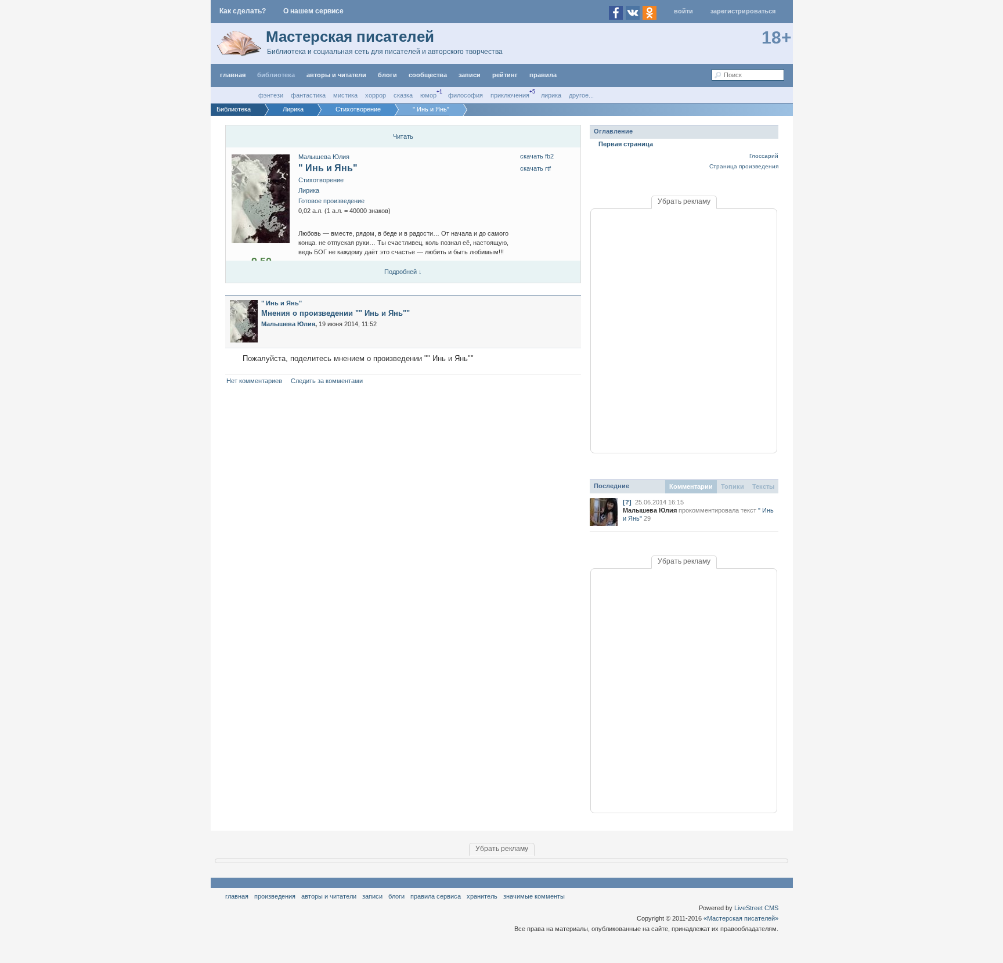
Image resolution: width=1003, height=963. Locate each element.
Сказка (403, 95)
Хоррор (375, 95)
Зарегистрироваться (742, 11)
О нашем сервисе (313, 11)
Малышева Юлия (323, 156)
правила (543, 74)
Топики (732, 486)
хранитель (482, 896)
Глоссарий (763, 156)
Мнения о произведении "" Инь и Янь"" (335, 313)
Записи (470, 74)
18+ (777, 37)
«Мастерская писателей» (740, 918)
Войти (683, 11)
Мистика (345, 95)
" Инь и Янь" (328, 168)
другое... (581, 95)
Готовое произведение (331, 200)
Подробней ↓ (403, 271)
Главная (236, 896)
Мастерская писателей (350, 36)
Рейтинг (505, 74)
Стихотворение (321, 179)
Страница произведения (743, 166)
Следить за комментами (327, 380)
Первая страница (625, 143)
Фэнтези (270, 95)
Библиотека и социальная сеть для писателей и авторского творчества (385, 52)
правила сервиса (435, 896)
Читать (403, 136)
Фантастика (308, 95)
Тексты (763, 486)
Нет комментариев (254, 380)
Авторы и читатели (328, 896)
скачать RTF (535, 168)
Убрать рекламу (684, 201)
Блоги (387, 74)
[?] (627, 502)
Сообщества (428, 74)
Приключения (509, 95)
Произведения (274, 896)
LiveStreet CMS (756, 907)
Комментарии (691, 486)
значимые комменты (534, 896)
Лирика (551, 95)
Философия (465, 95)
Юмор (428, 95)
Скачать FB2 (537, 156)
